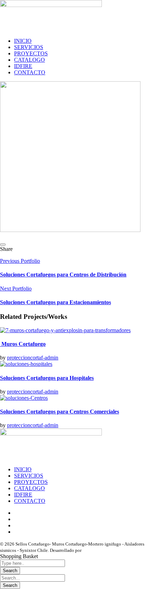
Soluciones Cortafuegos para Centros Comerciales (59, 412)
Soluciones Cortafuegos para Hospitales (47, 378)
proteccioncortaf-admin (32, 358)
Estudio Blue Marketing (106, 550)
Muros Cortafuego (23, 344)
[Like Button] (3, 245)
